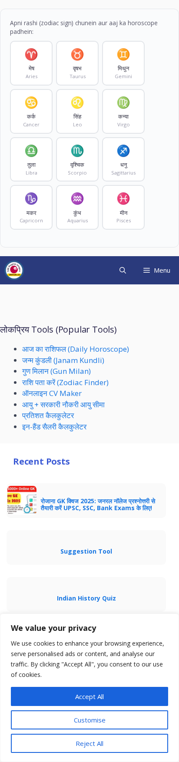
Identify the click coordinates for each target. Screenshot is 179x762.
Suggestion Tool (86, 551)
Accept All (89, 696)
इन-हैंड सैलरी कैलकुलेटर (54, 427)
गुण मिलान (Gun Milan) (56, 371)
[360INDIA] (14, 270)
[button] (123, 270)
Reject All (89, 743)
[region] (89, 688)
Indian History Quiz (86, 598)
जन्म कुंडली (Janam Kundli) (63, 360)
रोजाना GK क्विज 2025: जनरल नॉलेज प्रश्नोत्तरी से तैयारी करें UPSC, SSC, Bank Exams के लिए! (98, 504)
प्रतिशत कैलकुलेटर (48, 415)
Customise (90, 720)
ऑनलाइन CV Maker (52, 393)
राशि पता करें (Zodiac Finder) (65, 382)
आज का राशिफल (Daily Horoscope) (75, 349)
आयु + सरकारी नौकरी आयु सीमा (63, 404)
